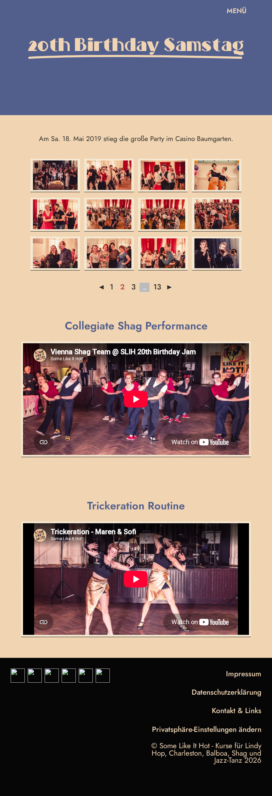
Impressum (243, 673)
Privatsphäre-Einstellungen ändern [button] (206, 730)
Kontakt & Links (236, 710)
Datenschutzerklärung (226, 692)
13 (157, 287)
